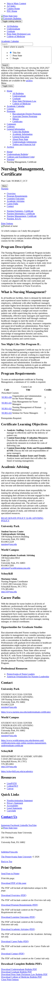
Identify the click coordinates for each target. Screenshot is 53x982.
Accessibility (12, 805)
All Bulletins (12, 26)
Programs (11, 111)
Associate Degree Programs (24, 116)
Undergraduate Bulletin (17, 154)
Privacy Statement (15, 803)
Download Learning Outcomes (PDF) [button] (18, 917)
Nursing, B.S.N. (14, 218)
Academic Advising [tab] (15, 201)
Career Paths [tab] (12, 203)
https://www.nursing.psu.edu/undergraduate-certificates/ (26, 712)
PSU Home (12, 11)
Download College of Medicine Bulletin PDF (21, 977)
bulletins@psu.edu (9, 852)
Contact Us (9, 817)
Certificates (17, 121)
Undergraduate (13, 29)
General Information (16, 129)
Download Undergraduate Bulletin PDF (19, 969)
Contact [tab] (10, 206)
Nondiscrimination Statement (20, 800)
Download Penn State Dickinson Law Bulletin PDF (24, 974)
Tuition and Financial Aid (23, 144)
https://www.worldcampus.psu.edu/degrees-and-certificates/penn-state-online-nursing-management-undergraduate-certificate (23, 743)
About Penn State (20, 139)
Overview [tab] (11, 193)
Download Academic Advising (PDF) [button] (18, 929)
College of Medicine (16, 36)
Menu (4, 186)
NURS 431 (7, 403)
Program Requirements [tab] (17, 196)
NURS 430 (7, 397)
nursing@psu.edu (9, 544)
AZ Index (11, 6)
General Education (20, 137)
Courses (10, 109)
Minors (15, 119)
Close (10, 979)
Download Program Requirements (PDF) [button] (19, 905)
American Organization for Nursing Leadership (28, 676)
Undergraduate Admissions (24, 142)
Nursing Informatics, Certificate (21, 213)
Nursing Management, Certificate (21, 216)
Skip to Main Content (16, 3)
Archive (10, 147)
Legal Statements (14, 808)
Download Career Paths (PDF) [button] (15, 941)
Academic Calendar (15, 106)
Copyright (11, 811)
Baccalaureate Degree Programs (26, 114)
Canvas (10, 788)
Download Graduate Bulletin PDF (16, 972)
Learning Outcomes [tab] (15, 198)
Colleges (11, 126)
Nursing (10, 159)
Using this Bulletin (20, 131)
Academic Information (22, 134)
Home (9, 91)
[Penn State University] (9, 16)
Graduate (11, 31)
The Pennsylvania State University (16, 857)
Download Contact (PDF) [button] (12, 953)
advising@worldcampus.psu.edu (15, 568)
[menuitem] (29, 26)
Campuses (11, 124)
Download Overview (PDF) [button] (13, 895)
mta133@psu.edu (9, 591)
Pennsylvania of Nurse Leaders (21, 674)
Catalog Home (13, 8)
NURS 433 (7, 413)
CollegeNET (12, 786)
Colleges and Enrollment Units (20, 157)
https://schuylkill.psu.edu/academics (17, 771)
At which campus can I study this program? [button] (20, 231)
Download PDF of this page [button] (13, 883)
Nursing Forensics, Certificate (20, 211)
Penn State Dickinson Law (19, 34)
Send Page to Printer (10, 873)
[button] (7, 223)
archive (29, 80)
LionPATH (12, 783)
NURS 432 (7, 408)
